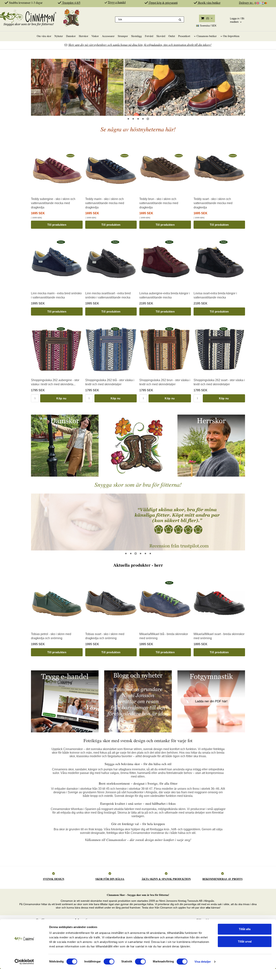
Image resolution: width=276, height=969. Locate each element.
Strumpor (123, 36)
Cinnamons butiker (207, 36)
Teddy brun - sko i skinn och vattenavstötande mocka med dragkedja (158, 203)
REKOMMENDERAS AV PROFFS (222, 879)
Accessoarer (108, 36)
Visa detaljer (203, 961)
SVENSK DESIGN (53, 879)
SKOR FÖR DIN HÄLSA (109, 879)
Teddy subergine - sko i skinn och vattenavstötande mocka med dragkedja (53, 203)
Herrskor (83, 36)
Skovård (160, 36)
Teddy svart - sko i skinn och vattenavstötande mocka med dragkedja (213, 203)
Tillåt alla (244, 929)
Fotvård (149, 36)
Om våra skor (44, 36)
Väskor (95, 36)
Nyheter (58, 36)
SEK (208, 25)
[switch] (109, 961)
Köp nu (61, 398)
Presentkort (184, 36)
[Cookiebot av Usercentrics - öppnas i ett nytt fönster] (24, 961)
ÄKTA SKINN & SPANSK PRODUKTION (166, 879)
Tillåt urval (245, 941)
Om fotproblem (231, 36)
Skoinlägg (136, 36)
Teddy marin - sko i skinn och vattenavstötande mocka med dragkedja (104, 203)
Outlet (171, 36)
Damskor (71, 36)
